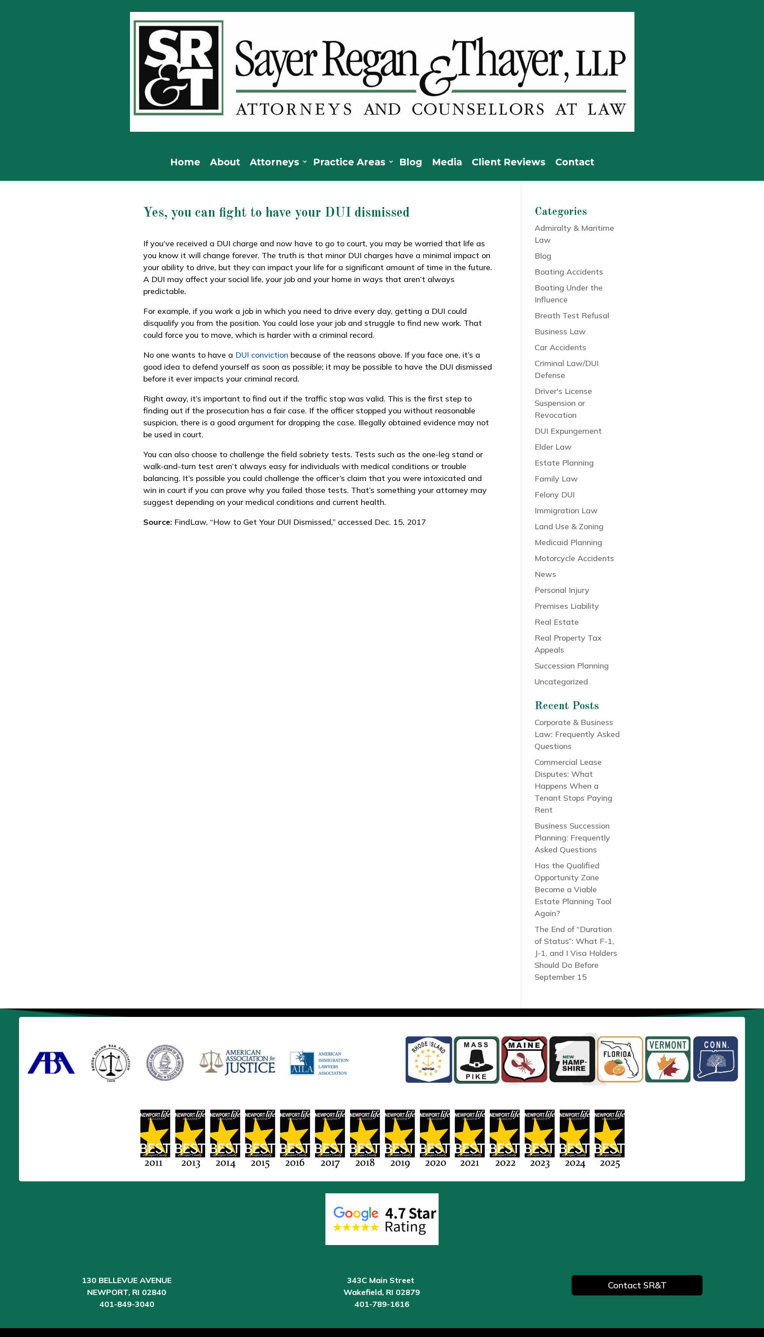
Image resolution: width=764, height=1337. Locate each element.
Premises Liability (567, 606)
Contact (574, 163)
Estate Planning (564, 463)
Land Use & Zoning (569, 526)
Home (185, 163)
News (545, 574)
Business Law (560, 331)
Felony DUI (555, 494)
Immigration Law (566, 510)
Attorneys (274, 163)
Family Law (556, 479)
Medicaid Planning (568, 542)
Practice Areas (349, 163)
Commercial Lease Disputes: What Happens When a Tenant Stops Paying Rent (573, 786)
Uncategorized (561, 681)
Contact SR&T (637, 1285)
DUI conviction (261, 355)
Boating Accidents (569, 272)
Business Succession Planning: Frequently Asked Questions (572, 838)
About (225, 163)
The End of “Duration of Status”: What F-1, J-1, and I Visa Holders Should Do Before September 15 (576, 953)
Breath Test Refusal (572, 315)
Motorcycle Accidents (574, 558)
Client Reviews (509, 163)
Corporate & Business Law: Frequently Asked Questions (577, 734)
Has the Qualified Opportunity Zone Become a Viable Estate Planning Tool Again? (573, 889)
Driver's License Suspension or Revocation (563, 403)
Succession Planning (572, 666)
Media (447, 163)
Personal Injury (562, 590)
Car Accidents (560, 347)
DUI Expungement (568, 431)
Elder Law (553, 447)
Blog (410, 163)
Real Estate (557, 622)
